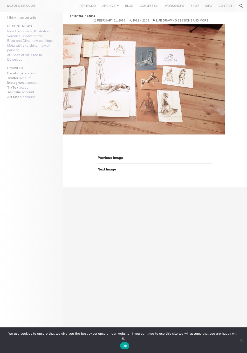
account (31, 73)
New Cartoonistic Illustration (28, 31)
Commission (149, 5)
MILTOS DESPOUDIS (21, 5)
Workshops (174, 5)
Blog (129, 5)
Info (208, 5)
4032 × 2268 (140, 20)
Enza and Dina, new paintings (30, 40)
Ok (125, 346)
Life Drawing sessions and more (182, 20)
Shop (195, 5)
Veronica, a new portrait (25, 36)
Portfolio (87, 5)
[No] (241, 340)
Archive (108, 5)
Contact (225, 5)
